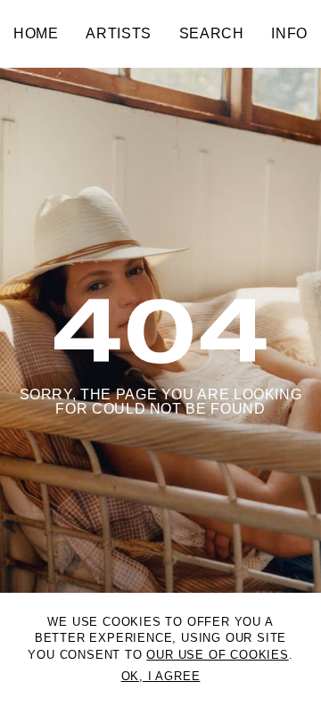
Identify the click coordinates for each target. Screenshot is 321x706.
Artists (118, 33)
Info (289, 33)
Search (211, 33)
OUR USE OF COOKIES (217, 654)
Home (36, 33)
